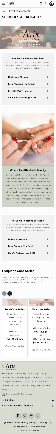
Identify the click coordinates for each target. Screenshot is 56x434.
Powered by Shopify (26, 422)
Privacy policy (20, 427)
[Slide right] (9, 293)
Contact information (29, 431)
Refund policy (45, 423)
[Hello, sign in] (46, 3)
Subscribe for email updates (17, 405)
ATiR (14, 422)
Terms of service (37, 427)
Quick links (8, 400)
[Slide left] (4, 293)
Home (2, 11)
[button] (4, 3)
